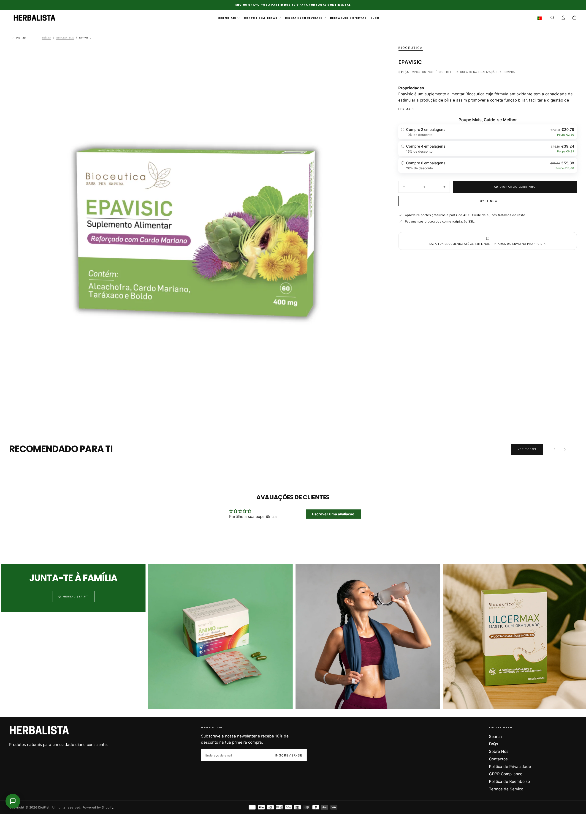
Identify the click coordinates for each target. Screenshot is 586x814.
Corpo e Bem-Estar (260, 18)
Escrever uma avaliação (333, 514)
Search (495, 736)
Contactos (498, 759)
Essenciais (226, 18)
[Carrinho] (574, 18)
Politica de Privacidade (510, 766)
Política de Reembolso (509, 781)
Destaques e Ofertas (348, 18)
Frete (449, 71)
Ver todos (527, 449)
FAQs (493, 744)
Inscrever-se (288, 755)
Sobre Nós (498, 751)
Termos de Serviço (506, 789)
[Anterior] (555, 449)
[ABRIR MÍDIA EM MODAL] (374, 411)
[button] (540, 18)
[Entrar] (563, 18)
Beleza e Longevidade (304, 18)
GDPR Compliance (505, 774)
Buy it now (487, 201)
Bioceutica (410, 48)
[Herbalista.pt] (39, 730)
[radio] (487, 131)
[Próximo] (565, 449)
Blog (375, 18)
